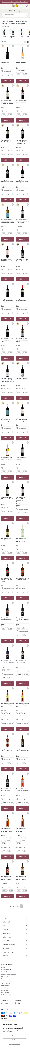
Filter (5, 42)
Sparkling (21, 11)
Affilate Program (5, 988)
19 (17, 906)
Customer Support (6, 969)
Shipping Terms (5, 972)
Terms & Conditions (6, 983)
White (11, 11)
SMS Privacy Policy (6, 994)
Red (7, 11)
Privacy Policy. (10, 1031)
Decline (14, 1040)
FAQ (2, 978)
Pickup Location (5, 976)
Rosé (15, 11)
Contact (3, 981)
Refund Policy (5, 992)
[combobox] (15, 15)
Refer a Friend (4, 990)
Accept (14, 1035)
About (3, 967)
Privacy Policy (4, 985)
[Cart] (27, 6)
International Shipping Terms (8, 974)
